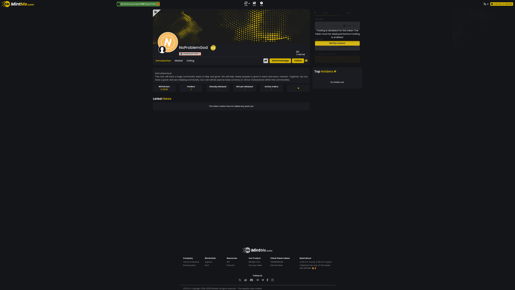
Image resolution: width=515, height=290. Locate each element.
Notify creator (337, 43)
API (228, 262)
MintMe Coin (254, 262)
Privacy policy (189, 265)
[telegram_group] (257, 280)
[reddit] (245, 280)
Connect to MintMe (503, 4)
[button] (246, 4)
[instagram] (272, 280)
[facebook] (267, 280)
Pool (207, 265)
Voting (190, 60)
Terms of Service (191, 262)
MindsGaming (127, 4)
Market (179, 60)
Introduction (163, 60)
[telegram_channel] (262, 280)
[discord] (251, 280)
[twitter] (239, 280)
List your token (255, 265)
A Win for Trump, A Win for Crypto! (316, 262)
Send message (280, 60)
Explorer (208, 262)
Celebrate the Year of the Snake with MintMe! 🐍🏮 (315, 266)
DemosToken (276, 265)
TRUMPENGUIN (276, 262)
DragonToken (150, 4)
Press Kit (230, 265)
